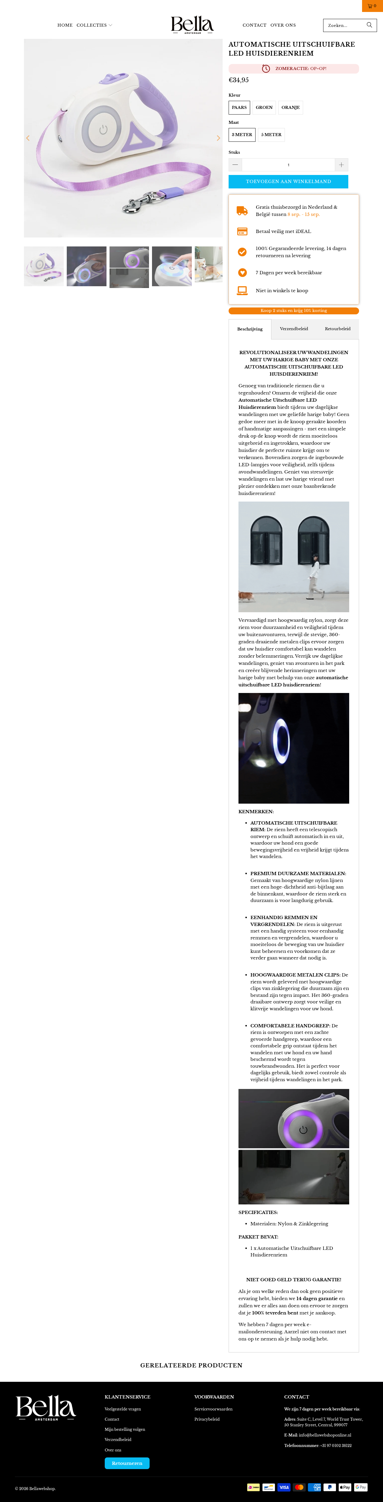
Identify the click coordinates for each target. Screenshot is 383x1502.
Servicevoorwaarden (213, 1409)
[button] (95, 25)
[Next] (218, 138)
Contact (112, 1419)
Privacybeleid (207, 1419)
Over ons (113, 1450)
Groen (264, 107)
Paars (239, 107)
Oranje (291, 107)
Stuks (234, 152)
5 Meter (271, 134)
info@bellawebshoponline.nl (325, 1435)
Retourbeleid (338, 328)
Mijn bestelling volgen (125, 1429)
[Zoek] (369, 25)
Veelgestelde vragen (123, 1409)
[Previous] (28, 138)
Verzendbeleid (294, 328)
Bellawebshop (42, 1488)
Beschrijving (250, 329)
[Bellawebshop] (192, 25)
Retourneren (127, 1463)
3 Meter (242, 134)
